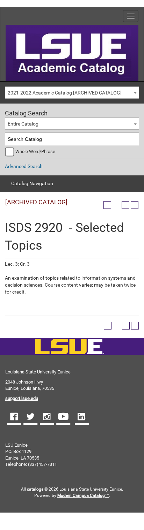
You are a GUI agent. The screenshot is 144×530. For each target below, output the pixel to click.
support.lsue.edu (21, 398)
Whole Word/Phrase (35, 151)
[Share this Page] (116, 205)
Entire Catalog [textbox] (23, 124)
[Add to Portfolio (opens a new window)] (107, 205)
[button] (14, 417)
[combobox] (72, 92)
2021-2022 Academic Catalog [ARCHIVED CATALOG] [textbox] (65, 93)
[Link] (69, 347)
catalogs (35, 489)
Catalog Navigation (32, 183)
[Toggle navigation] (130, 16)
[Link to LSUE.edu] (72, 52)
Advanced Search (24, 166)
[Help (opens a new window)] (134, 205)
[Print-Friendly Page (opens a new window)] (125, 205)
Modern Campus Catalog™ (83, 495)
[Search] (132, 139)
